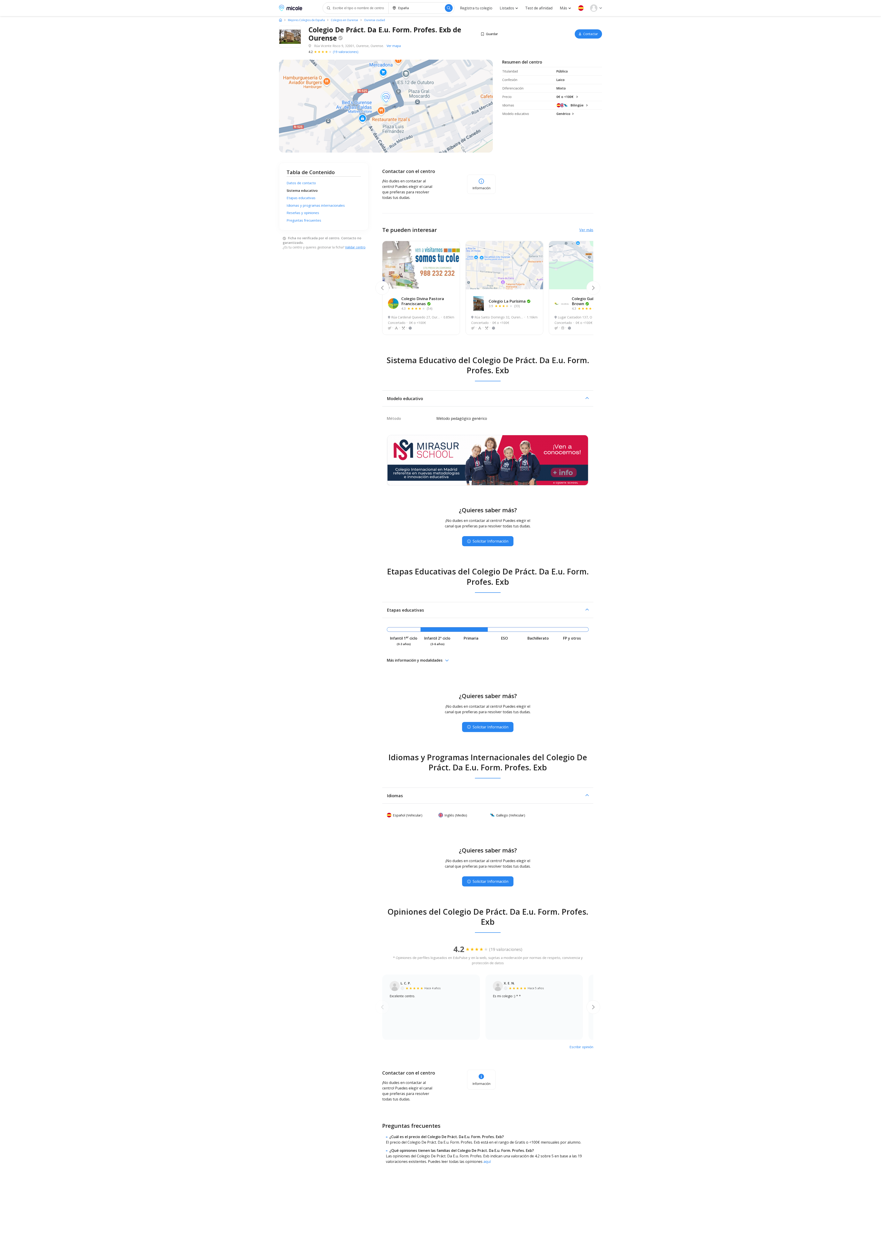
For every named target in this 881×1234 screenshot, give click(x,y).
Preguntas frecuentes (304, 220)
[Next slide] (593, 288)
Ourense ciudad (374, 20)
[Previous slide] (382, 288)
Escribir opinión (581, 1047)
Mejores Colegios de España (306, 20)
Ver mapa (394, 46)
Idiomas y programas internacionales (316, 205)
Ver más (586, 229)
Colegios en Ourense (344, 20)
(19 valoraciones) (345, 52)
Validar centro (355, 247)
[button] (581, 8)
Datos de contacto (301, 183)
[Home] (280, 20)
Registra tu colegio (476, 8)
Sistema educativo (302, 190)
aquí (487, 1161)
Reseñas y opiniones (303, 212)
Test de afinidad (538, 8)
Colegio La (507, 301)
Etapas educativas (301, 197)
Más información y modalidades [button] (415, 660)
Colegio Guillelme (588, 301)
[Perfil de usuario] (596, 8)
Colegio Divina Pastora (422, 301)
